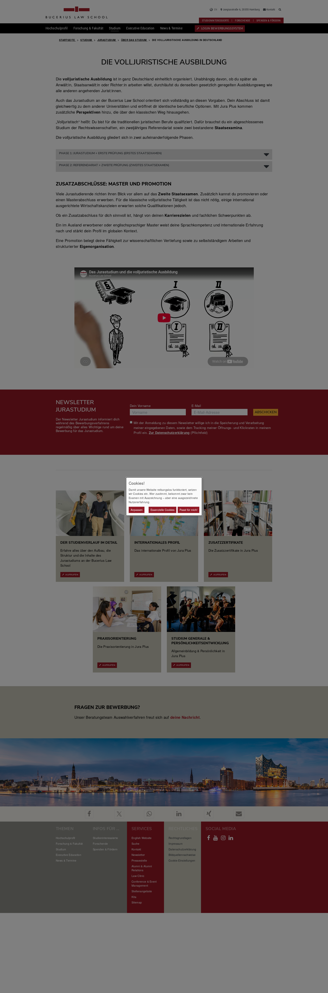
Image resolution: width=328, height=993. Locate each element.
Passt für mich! (188, 510)
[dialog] (164, 496)
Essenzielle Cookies (162, 510)
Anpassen (137, 510)
